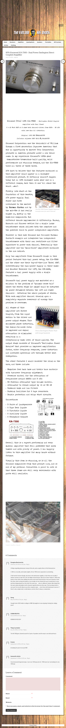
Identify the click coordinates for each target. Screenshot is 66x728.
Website (9, 702)
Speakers (39, 42)
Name (19, 693)
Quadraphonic (30, 42)
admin (16, 57)
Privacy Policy (33, 725)
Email (19, 698)
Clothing (13, 45)
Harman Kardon (16, 207)
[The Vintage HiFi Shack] (33, 33)
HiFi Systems (57, 42)
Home (61, 25)
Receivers (12, 42)
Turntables (48, 42)
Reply (27, 564)
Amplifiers (21, 42)
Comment (9, 676)
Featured (18, 545)
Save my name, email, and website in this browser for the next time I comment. (33, 706)
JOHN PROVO (15, 613)
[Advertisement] (33, 12)
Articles (6, 45)
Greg (12, 597)
